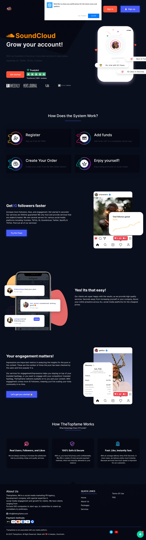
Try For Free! (16, 233)
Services (84, 509)
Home (83, 497)
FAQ (114, 497)
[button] (140, 534)
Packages (85, 505)
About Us (85, 501)
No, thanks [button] (82, 16)
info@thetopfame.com (18, 513)
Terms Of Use (118, 493)
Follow (36, 319)
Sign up (131, 9)
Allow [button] (93, 16)
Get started (15, 74)
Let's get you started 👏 (22, 394)
